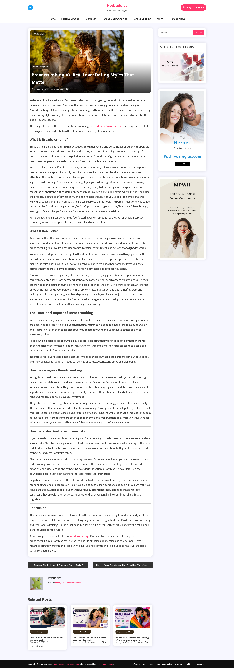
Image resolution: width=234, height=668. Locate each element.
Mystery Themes (106, 664)
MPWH (160, 19)
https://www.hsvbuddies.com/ (68, 582)
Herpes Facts (148, 664)
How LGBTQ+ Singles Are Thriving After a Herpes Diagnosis (132, 639)
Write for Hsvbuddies (183, 664)
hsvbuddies (59, 89)
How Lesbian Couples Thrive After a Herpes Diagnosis (89, 639)
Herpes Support (142, 19)
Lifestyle (136, 664)
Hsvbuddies (117, 5)
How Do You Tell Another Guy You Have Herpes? (46, 639)
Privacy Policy (200, 664)
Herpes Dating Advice (114, 19)
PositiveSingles (70, 19)
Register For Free (195, 7)
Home (52, 19)
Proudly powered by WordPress (65, 664)
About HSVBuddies (164, 664)
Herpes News (177, 19)
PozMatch (90, 19)
